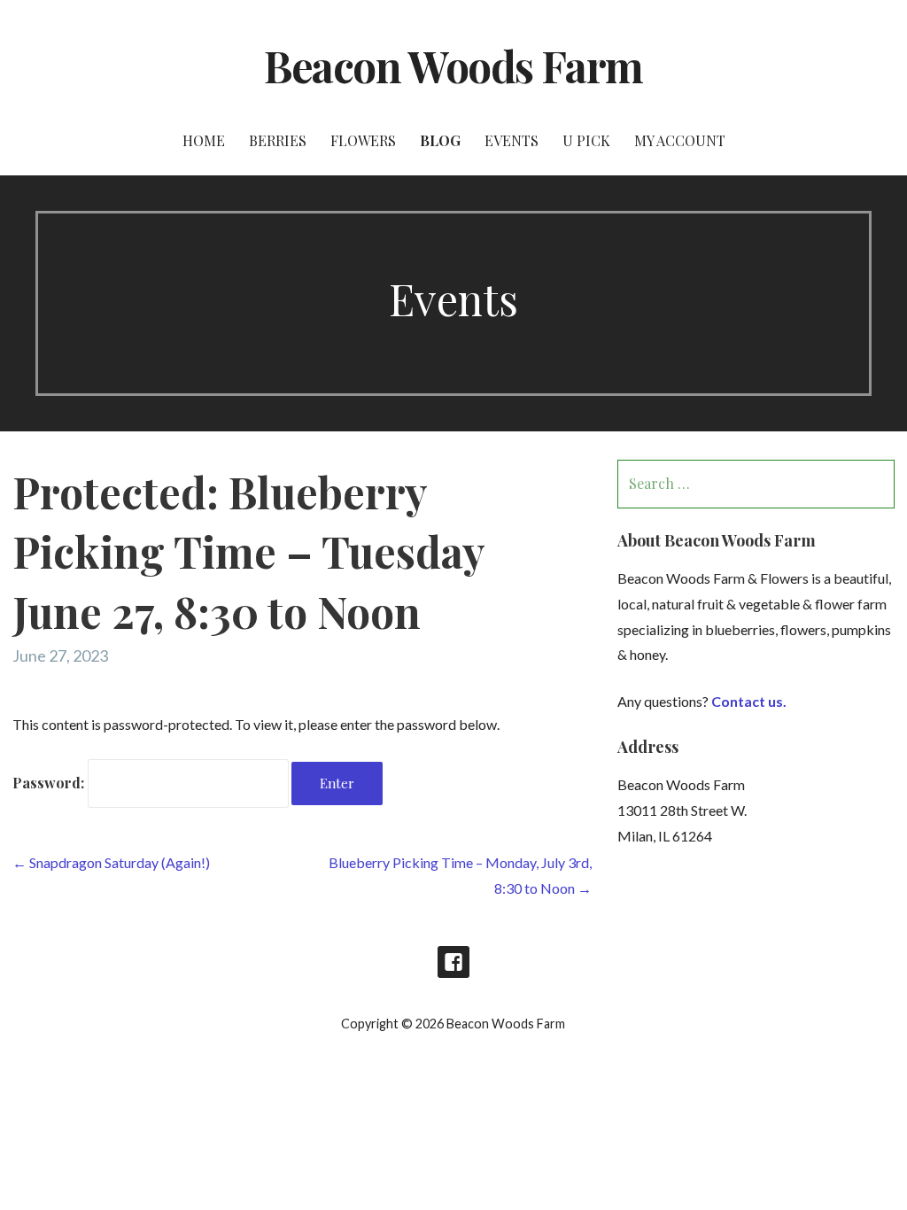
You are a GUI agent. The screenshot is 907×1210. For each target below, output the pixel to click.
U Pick (586, 140)
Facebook (453, 962)
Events (512, 140)
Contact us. (749, 701)
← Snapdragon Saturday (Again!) (111, 862)
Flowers (363, 140)
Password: (50, 782)
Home (203, 140)
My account (679, 140)
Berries (277, 140)
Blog (440, 140)
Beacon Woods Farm (453, 65)
